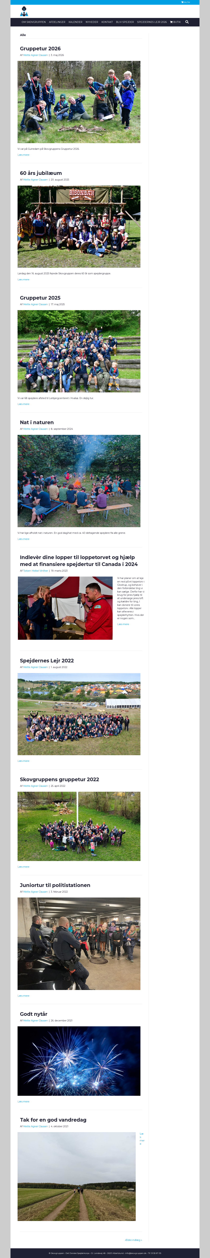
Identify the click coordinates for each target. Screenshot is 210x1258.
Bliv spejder (125, 22)
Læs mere (23, 154)
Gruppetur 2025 (40, 298)
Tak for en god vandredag (53, 1120)
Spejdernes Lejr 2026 (152, 22)
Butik (187, 2)
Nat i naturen (37, 422)
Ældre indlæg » (133, 1240)
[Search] (187, 22)
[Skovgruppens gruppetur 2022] (79, 826)
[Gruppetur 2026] (79, 101)
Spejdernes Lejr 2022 (47, 661)
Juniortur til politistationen (55, 885)
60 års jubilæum (41, 173)
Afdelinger (57, 22)
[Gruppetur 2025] (79, 351)
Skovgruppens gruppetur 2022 (59, 779)
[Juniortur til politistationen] (79, 943)
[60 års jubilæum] (79, 226)
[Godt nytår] (79, 1060)
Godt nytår (33, 1014)
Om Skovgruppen (34, 22)
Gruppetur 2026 (40, 49)
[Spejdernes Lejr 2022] (79, 713)
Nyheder (92, 22)
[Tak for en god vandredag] (77, 1176)
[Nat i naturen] (79, 480)
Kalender (75, 22)
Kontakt (107, 22)
